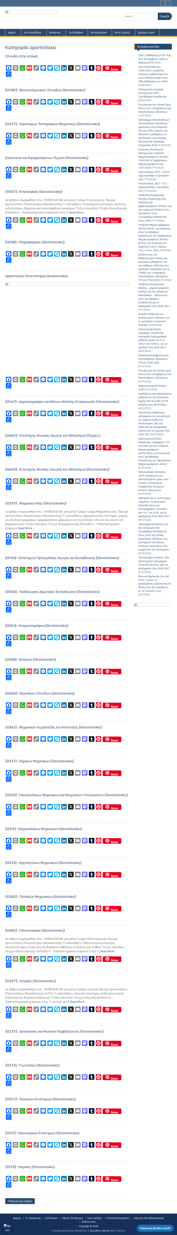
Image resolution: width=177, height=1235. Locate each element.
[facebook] (162, 3)
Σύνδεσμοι (51, 1218)
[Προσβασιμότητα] (7, 1228)
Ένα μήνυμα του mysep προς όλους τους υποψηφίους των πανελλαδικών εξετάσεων (154, 108)
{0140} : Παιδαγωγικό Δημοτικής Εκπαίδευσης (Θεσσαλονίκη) (52, 592)
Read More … (77, 212)
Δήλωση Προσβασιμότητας (149, 1218)
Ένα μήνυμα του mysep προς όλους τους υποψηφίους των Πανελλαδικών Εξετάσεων (154, 374)
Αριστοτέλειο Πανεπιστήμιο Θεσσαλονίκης (36, 276)
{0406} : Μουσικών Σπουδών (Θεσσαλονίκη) (39, 693)
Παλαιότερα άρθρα (20, 1201)
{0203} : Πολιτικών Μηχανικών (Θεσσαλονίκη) (40, 896)
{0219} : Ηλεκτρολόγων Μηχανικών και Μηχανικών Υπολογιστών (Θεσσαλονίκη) (66, 795)
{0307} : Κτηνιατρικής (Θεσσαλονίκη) (33, 191)
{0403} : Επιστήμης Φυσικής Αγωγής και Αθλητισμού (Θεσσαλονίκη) (57, 469)
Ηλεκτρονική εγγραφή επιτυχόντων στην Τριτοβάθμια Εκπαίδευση (152, 93)
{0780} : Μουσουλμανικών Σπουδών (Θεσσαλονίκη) (45, 90)
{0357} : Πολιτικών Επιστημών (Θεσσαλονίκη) (40, 1099)
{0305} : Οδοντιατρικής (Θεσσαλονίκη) (35, 930)
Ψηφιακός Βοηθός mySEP (155, 1228)
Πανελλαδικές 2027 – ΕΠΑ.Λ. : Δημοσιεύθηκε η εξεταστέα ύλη (154, 175)
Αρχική (12, 32)
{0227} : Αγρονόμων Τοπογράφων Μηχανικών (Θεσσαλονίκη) (52, 124)
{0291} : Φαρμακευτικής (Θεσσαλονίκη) (35, 503)
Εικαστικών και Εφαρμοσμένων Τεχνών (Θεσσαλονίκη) (46, 158)
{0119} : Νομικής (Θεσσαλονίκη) (30, 1167)
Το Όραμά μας (33, 1218)
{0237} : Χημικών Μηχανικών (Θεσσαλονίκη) (39, 761)
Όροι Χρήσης (94, 1218)
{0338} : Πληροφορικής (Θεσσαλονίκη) (35, 242)
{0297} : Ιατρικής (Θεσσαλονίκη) (30, 981)
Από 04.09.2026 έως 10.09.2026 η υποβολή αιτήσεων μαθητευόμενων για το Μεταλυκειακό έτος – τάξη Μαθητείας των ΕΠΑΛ (153, 74)
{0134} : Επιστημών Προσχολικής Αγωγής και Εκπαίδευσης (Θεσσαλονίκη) (62, 558)
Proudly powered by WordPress (69, 1230)
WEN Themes (117, 1230)
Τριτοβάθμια (75, 32)
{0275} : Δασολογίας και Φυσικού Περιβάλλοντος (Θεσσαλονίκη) (54, 1031)
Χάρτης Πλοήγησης (72, 1218)
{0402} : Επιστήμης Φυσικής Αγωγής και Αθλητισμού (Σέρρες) (52, 435)
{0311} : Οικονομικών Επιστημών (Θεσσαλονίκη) (42, 1133)
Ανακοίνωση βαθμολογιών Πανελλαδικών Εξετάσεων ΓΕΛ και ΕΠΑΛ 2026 (153, 359)
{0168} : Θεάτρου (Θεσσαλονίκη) (30, 659)
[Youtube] (168, 3)
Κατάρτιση (54, 32)
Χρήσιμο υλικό (146, 32)
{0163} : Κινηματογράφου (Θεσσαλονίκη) (36, 625)
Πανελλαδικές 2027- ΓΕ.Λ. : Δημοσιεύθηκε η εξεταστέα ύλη (153, 187)
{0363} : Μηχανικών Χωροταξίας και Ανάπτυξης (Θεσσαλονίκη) (53, 727)
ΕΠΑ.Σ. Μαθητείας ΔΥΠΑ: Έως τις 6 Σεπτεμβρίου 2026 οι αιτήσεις (154, 59)
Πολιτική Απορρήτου (117, 1218)
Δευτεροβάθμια (32, 32)
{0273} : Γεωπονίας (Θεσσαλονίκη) (32, 1065)
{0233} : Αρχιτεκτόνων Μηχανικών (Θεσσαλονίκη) (43, 862)
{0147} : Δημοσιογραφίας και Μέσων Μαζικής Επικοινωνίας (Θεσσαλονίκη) (62, 401)
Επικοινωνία (88, 1222)
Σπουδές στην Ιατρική (21, 56)
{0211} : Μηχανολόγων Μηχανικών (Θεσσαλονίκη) (43, 829)
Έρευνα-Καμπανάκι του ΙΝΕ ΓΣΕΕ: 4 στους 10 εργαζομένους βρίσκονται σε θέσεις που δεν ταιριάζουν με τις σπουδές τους (154, 583)
